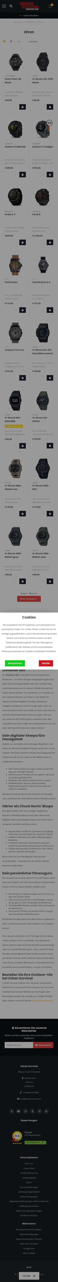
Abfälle (46, 663)
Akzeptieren (15, 663)
